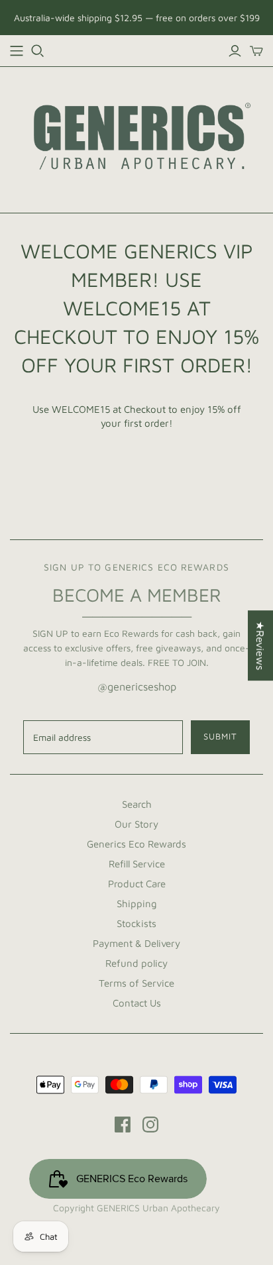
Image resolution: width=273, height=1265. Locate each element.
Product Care (137, 883)
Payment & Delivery (136, 943)
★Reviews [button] (260, 645)
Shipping (137, 903)
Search (137, 804)
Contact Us (137, 1003)
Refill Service (137, 863)
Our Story (136, 824)
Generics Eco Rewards (136, 844)
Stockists (136, 923)
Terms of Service (136, 983)
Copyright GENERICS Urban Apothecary (136, 1207)
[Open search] (37, 51)
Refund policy (136, 963)
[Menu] (16, 51)
